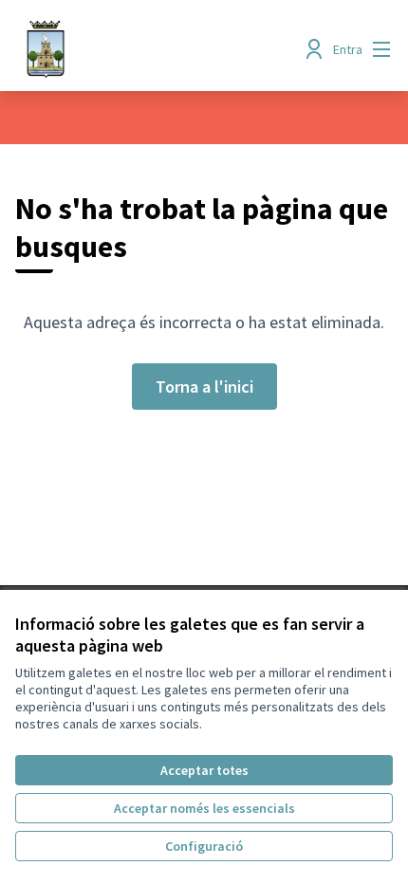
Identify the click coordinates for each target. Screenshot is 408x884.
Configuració (204, 846)
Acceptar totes (204, 770)
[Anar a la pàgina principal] (155, 49)
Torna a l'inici (204, 386)
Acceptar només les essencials (204, 808)
